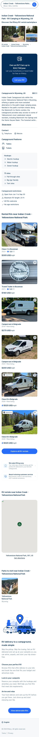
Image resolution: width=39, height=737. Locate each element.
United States (15, 44)
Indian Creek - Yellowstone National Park (14, 46)
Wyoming (26, 44)
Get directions (19, 558)
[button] (19, 524)
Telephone (8, 133)
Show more (6, 125)
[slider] (9, 251)
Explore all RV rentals (19, 451)
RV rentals (5, 44)
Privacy (10, 733)
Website (19, 133)
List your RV (19, 80)
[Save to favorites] (35, 225)
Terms (4, 733)
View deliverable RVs (19, 711)
